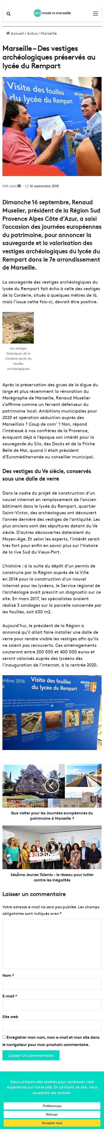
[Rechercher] (8, 14)
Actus (32, 33)
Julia (12, 185)
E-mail (9, 995)
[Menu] (95, 14)
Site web (10, 1016)
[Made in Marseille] (52, 13)
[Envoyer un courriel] (19, 185)
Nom (8, 975)
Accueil (17, 33)
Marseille (49, 33)
